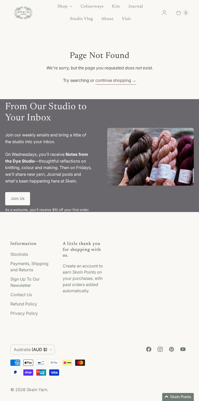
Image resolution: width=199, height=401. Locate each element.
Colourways (92, 6)
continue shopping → (115, 80)
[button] (178, 397)
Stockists (19, 254)
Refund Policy (23, 304)
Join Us (18, 198)
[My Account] (164, 12)
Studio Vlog (81, 19)
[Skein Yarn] (23, 12)
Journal (135, 6)
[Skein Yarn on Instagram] (160, 349)
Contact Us (21, 294)
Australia (30, 349)
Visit (126, 19)
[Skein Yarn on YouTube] (183, 349)
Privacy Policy (24, 313)
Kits (116, 6)
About (107, 19)
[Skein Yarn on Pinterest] (171, 349)
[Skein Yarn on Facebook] (148, 349)
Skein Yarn (37, 389)
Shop (63, 6)
